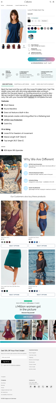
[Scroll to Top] (53, 395)
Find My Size (32, 362)
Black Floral (2, 242)
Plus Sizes (44, 21)
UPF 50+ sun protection (32, 95)
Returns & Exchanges (34, 359)
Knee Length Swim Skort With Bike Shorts (10, 286)
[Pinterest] (30, 386)
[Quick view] (14, 234)
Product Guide (32, 364)
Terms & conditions (15, 365)
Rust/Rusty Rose (38, 28)
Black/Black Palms (48, 28)
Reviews (3, 385)
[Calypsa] (28, 2)
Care (33, 84)
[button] (53, 1)
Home (2, 5)
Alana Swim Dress (5, 237)
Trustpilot (3, 376)
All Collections (4, 392)
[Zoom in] (23, 12)
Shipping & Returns (21, 84)
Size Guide (35, 18)
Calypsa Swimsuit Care (6, 390)
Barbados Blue (34, 291)
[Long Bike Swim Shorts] (42, 218)
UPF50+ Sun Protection (13, 120)
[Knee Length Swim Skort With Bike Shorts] (14, 267)
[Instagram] (38, 386)
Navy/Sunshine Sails (29, 28)
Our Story (3, 383)
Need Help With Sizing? (45, 84)
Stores (2, 387)
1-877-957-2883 (33, 382)
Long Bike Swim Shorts (34, 237)
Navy (32, 28)
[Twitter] (43, 386)
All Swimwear (10, 5)
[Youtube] (47, 386)
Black (35, 28)
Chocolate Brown (9, 242)
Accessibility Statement (6, 394)
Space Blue (51, 28)
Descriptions (7, 84)
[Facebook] (34, 386)
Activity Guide (32, 369)
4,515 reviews (30, 303)
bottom (31, 97)
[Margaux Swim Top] (42, 267)
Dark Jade (42, 28)
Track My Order (32, 355)
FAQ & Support (32, 352)
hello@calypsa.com (33, 384)
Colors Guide (32, 366)
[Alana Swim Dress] (14, 218)
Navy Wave (37, 242)
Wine (45, 28)
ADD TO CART (28, 317)
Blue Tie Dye (34, 242)
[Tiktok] (51, 386)
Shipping (31, 357)
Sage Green (4, 242)
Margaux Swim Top (33, 286)
